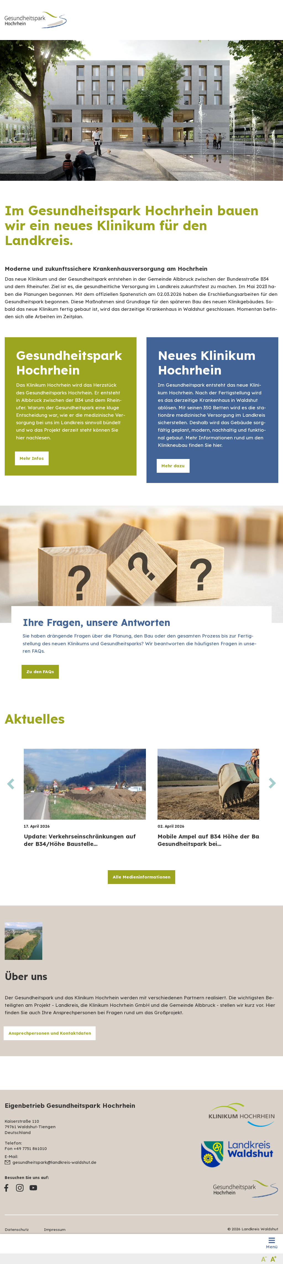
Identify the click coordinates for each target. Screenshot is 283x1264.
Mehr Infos (32, 458)
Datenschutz (17, 1229)
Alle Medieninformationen (141, 877)
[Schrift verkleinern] (264, 1258)
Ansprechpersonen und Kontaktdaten (50, 1033)
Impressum (54, 1229)
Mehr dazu (173, 465)
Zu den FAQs (40, 671)
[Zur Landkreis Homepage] (36, 20)
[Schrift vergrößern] (273, 1258)
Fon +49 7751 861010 (26, 1148)
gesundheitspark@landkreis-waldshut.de (54, 1162)
